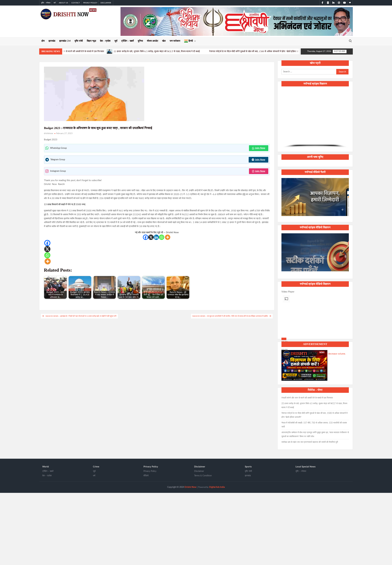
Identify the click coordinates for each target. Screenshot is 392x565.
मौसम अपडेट (152, 41)
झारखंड (52, 41)
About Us (63, 3)
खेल (164, 41)
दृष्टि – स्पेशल (45, 3)
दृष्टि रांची (79, 41)
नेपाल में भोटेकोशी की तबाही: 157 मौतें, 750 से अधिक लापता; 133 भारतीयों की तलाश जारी (289, 51)
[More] (167, 237)
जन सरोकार (175, 41)
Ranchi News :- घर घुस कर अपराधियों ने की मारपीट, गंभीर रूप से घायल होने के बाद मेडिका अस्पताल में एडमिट (230, 316)
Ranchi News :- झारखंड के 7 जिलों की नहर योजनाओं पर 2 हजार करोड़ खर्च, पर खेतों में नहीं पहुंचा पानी (81, 316)
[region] (315, 118)
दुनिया (140, 41)
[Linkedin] (156, 237)
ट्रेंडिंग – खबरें (127, 41)
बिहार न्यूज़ (91, 41)
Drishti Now (190, 487)
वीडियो (146, 476)
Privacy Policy (90, 3)
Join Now (260, 148)
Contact (75, 3)
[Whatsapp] (161, 237)
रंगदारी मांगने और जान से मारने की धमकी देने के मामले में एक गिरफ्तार (307, 398)
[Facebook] (145, 237)
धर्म (55, 3)
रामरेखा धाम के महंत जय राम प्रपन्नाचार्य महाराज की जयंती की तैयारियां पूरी (309, 442)
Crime (96, 467)
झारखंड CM (65, 41)
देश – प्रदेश (105, 41)
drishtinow (48, 134)
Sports (248, 467)
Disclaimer (105, 3)
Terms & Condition (203, 476)
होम (43, 41)
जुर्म (115, 41)
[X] (151, 237)
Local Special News (306, 467)
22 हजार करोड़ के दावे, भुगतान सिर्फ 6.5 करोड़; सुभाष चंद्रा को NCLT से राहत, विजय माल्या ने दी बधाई (95, 51)
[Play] (283, 339)
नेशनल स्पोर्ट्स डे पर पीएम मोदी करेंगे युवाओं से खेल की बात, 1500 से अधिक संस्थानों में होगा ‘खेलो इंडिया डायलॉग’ (195, 51)
